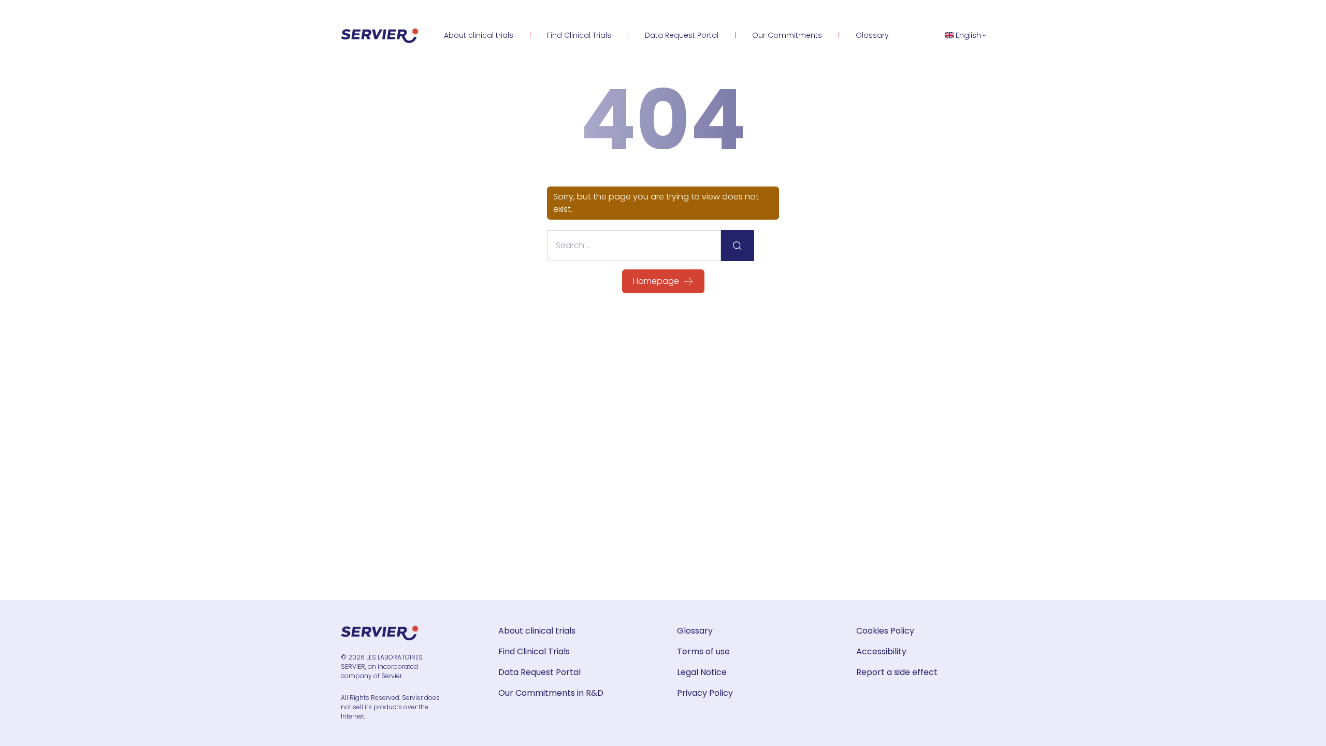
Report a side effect (897, 672)
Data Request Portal (681, 35)
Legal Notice (702, 672)
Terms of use (703, 651)
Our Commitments (787, 35)
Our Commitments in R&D (550, 693)
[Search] (737, 245)
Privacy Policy (705, 693)
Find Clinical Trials (579, 35)
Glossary (872, 35)
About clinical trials (478, 35)
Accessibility (881, 651)
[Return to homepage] (380, 35)
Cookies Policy (885, 631)
